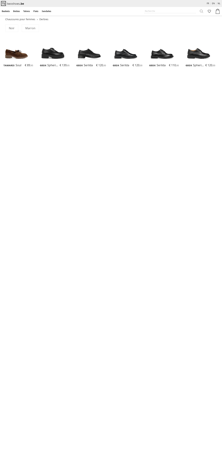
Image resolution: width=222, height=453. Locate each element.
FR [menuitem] (208, 3)
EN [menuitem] (213, 3)
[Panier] (217, 11)
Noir (12, 28)
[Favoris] (209, 11)
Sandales (46, 11)
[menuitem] (5, 11)
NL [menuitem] (219, 3)
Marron (30, 28)
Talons (26, 11)
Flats (35, 11)
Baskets (6, 11)
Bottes (16, 11)
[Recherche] (201, 11)
